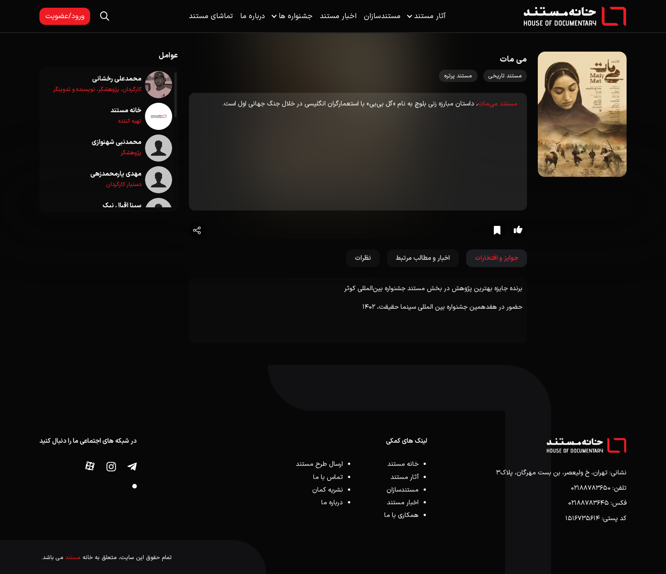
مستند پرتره (458, 76)
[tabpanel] (358, 310)
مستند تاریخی (505, 76)
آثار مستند (430, 16)
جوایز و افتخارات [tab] (496, 258)
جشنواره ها (296, 16)
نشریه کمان (327, 490)
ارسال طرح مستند (319, 464)
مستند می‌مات (497, 104)
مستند (73, 557)
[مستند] (575, 16)
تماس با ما (328, 477)
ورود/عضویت (64, 16)
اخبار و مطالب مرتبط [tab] (423, 258)
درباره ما (252, 16)
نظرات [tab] (363, 258)
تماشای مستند (211, 16)
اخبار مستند (338, 16)
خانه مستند (126, 110)
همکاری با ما (401, 515)
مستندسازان (382, 16)
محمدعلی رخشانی (116, 79)
